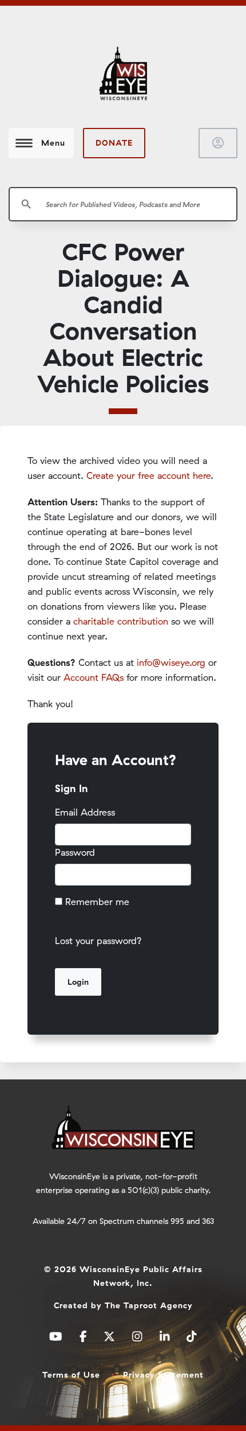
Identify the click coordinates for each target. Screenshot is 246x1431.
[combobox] (123, 204)
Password (75, 852)
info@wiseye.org (171, 662)
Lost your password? (98, 940)
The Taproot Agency (149, 1305)
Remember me (97, 901)
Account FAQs (94, 677)
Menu (53, 143)
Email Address (85, 812)
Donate (114, 143)
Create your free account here (148, 475)
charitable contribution (120, 621)
